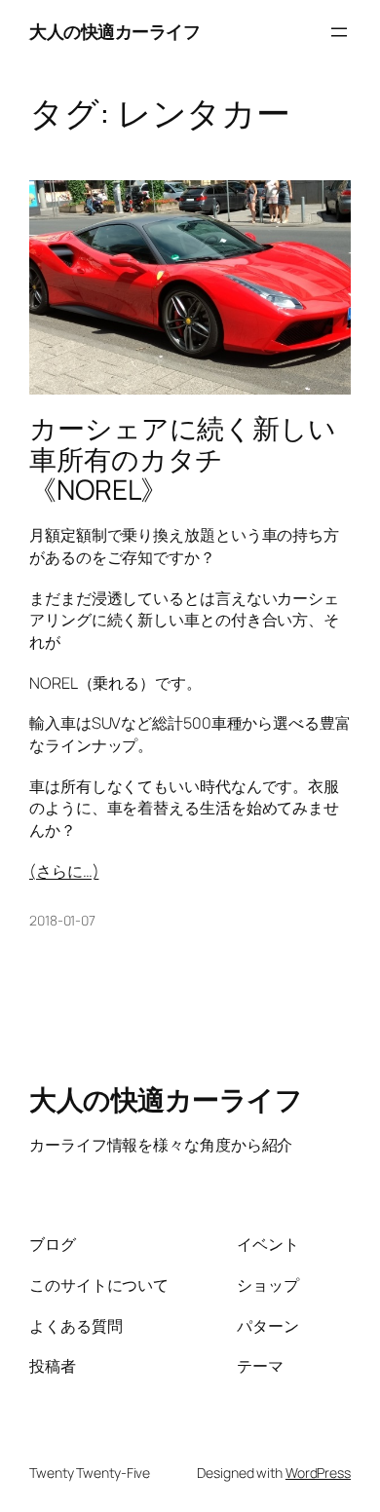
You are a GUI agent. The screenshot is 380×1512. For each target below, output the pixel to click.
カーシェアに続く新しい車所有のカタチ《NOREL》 (182, 459)
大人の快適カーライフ (114, 31)
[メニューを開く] (339, 32)
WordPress (318, 1472)
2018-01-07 (62, 920)
